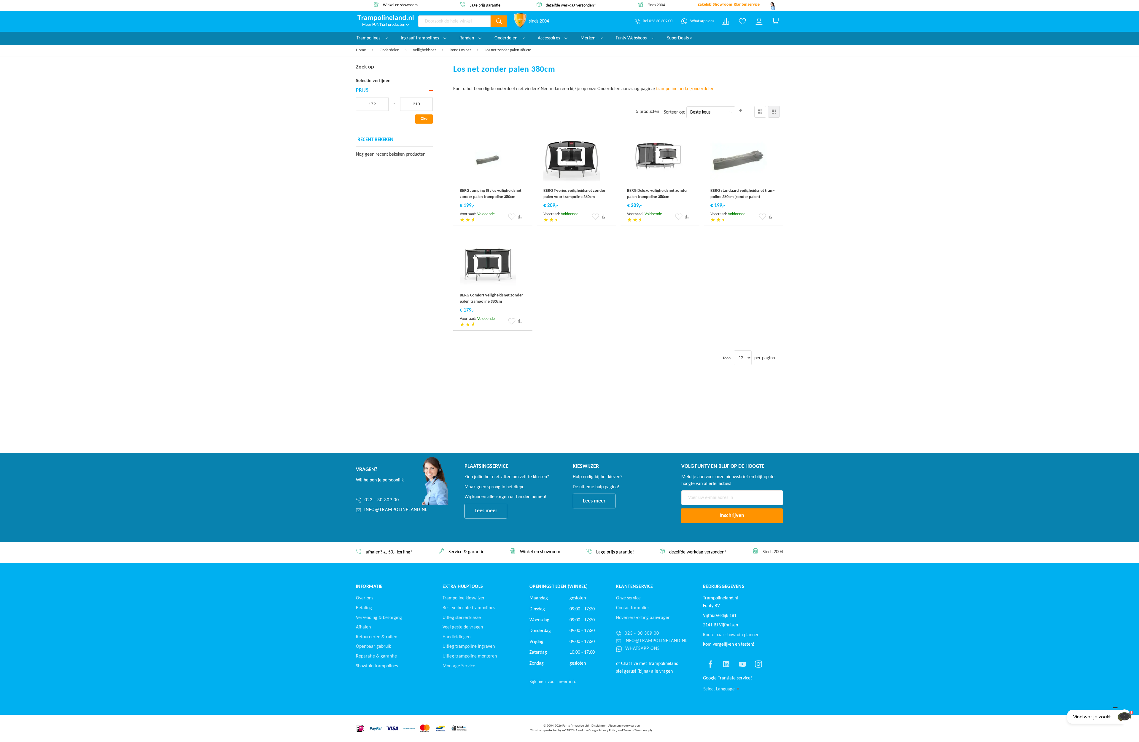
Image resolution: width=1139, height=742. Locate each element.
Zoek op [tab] (365, 67)
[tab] (394, 90)
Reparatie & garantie (376, 656)
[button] (512, 216)
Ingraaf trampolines (420, 38)
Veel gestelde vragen (463, 627)
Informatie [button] (369, 586)
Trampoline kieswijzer (464, 598)
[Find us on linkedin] (726, 664)
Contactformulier (632, 608)
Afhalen (363, 627)
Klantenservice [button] (634, 586)
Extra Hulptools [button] (463, 586)
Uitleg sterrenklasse (462, 617)
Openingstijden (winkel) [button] (558, 586)
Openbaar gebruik (373, 646)
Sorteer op (674, 112)
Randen (467, 38)
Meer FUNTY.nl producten (384, 25)
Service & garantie (466, 552)
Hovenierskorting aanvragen (643, 617)
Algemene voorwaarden (624, 725)
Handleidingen (456, 637)
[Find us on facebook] (710, 664)
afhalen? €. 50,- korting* (389, 552)
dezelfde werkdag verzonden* (571, 5)
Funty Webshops (632, 38)
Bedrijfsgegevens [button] (724, 586)
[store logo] (385, 18)
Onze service (628, 598)
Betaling (364, 608)
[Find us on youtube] (742, 664)
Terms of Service (634, 730)
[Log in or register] (759, 21)
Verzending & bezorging (379, 617)
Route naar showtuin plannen (731, 635)
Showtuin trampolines (377, 666)
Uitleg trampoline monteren (470, 656)
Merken (588, 38)
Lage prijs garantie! (486, 5)
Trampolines (369, 38)
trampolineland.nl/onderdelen (685, 89)
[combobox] (454, 21)
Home (361, 50)
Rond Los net (461, 50)
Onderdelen (390, 50)
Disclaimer (598, 725)
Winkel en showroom (400, 5)
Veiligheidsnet (425, 50)
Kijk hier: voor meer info (552, 681)
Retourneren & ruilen (376, 637)
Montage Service (459, 666)
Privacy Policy (608, 730)
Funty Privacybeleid (575, 725)
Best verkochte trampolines (469, 608)
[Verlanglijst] (742, 21)
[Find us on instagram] (758, 664)
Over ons (364, 598)
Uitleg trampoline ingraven (469, 646)
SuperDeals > (679, 38)
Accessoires (549, 38)
